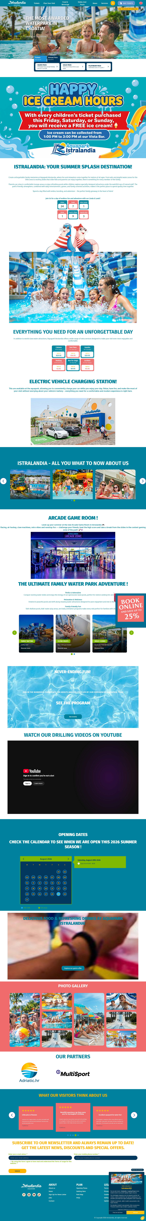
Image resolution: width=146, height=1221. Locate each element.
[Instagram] (29, 1193)
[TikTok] (39, 1193)
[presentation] (3, 481)
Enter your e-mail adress (18, 1154)
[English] (141, 3)
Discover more (25, 648)
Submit (17, 1171)
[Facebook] (24, 1193)
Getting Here (81, 1191)
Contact (51, 1201)
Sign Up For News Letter (57, 1194)
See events (73, 717)
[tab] (40, 58)
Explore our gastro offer (73, 968)
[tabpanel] (73, 66)
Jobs (50, 1198)
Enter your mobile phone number (86, 1154)
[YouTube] (34, 1193)
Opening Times (81, 1188)
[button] (36, 3)
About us (52, 1188)
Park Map (79, 1194)
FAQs (78, 1198)
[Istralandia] (17, 3)
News (51, 1191)
